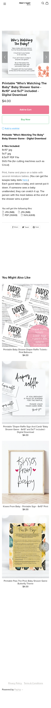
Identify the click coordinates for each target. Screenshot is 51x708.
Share (16, 227)
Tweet (26, 227)
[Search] (43, 3)
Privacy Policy (15, 683)
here (25, 180)
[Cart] (48, 3)
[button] (5, 57)
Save (37, 227)
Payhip (17, 689)
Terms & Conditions (33, 683)
